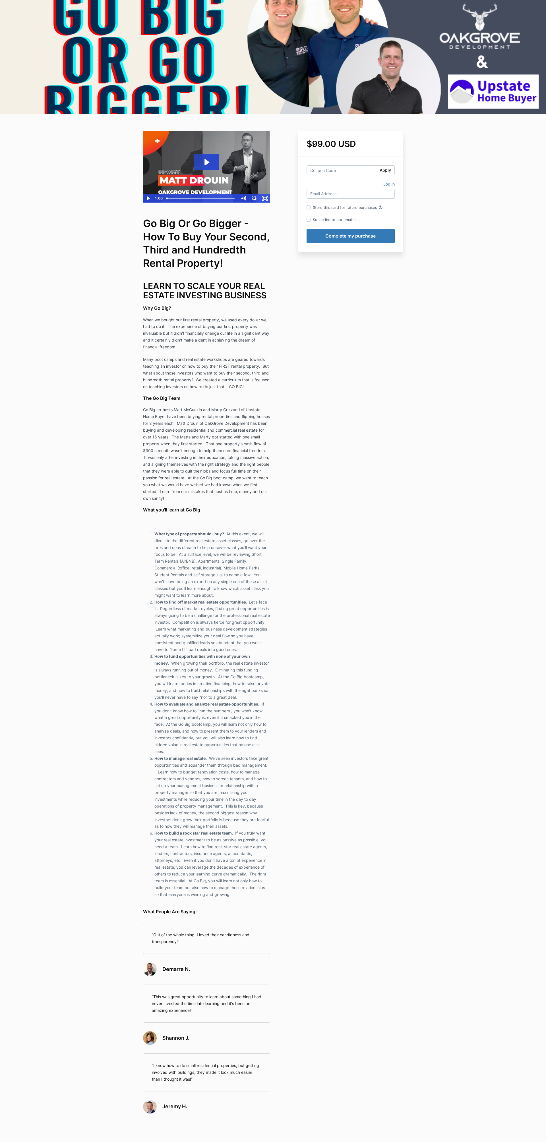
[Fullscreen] (265, 198)
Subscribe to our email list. (336, 219)
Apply (385, 170)
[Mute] (243, 198)
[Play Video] (148, 198)
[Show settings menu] (254, 198)
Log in (389, 184)
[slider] (201, 198)
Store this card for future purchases (348, 207)
